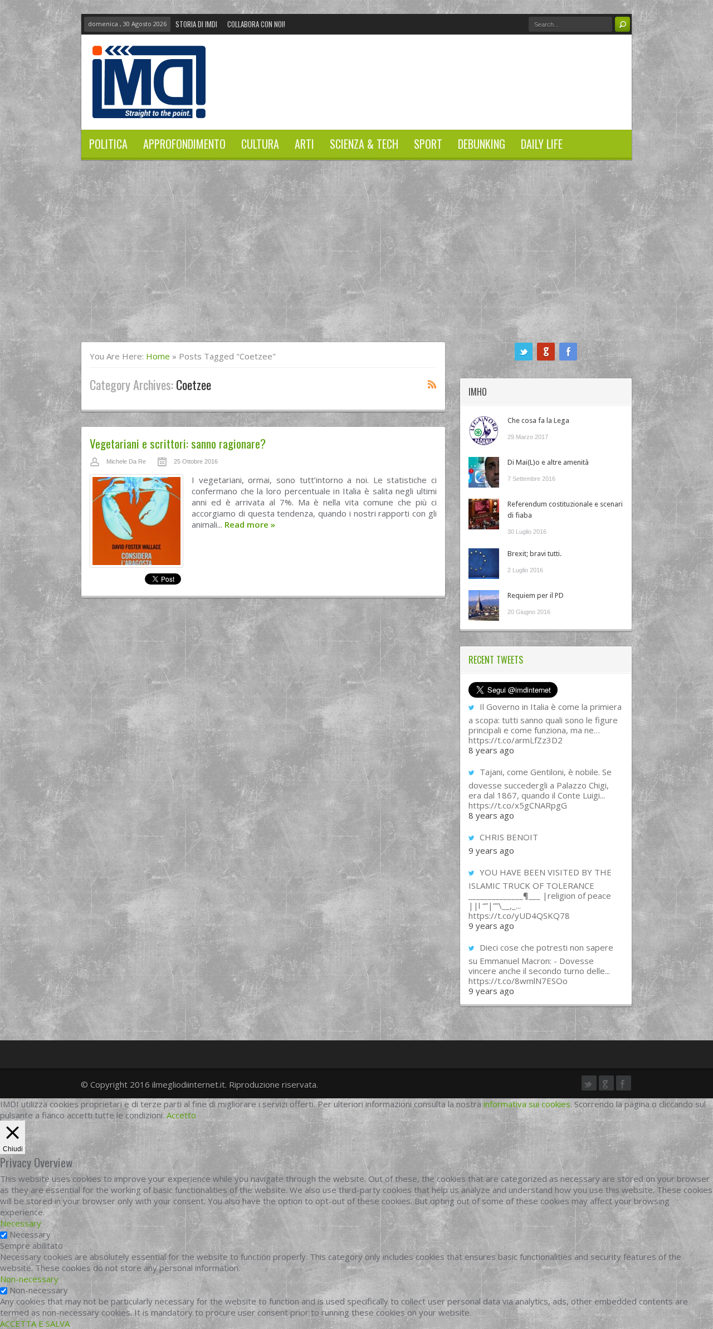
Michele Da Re (126, 461)
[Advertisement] (356, 258)
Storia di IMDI (196, 24)
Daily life (542, 143)
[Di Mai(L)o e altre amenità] (483, 472)
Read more (249, 524)
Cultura (260, 143)
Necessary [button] (20, 1223)
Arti (304, 143)
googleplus (546, 352)
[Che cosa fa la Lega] (483, 430)
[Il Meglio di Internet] (149, 106)
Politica (108, 143)
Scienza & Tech (364, 143)
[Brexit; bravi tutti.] (483, 563)
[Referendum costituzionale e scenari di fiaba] (483, 514)
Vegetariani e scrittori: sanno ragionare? (178, 443)
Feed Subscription (432, 383)
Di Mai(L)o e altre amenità (548, 462)
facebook (568, 352)
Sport (428, 143)
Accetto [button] (181, 1115)
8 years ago (491, 750)
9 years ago (491, 850)
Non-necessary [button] (29, 1278)
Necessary (30, 1234)
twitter (524, 352)
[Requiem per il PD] (483, 605)
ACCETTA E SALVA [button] (35, 1323)
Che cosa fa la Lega (538, 420)
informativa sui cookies (527, 1103)
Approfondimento (184, 143)
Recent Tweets (495, 659)
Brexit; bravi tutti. (534, 553)
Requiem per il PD (535, 595)
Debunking (481, 143)
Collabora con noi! (256, 24)
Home (158, 356)
